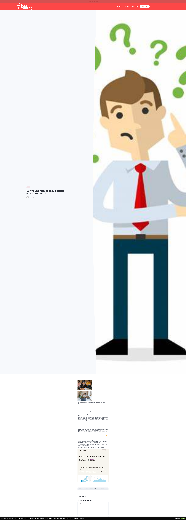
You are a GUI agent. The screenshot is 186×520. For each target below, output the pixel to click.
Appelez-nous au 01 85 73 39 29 (93, 1)
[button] (145, 6)
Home (80, 488)
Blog (133, 6)
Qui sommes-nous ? (127, 6)
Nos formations (118, 6)
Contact (136, 6)
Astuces (28, 187)
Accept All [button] (182, 518)
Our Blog (83, 488)
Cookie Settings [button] (177, 518)
